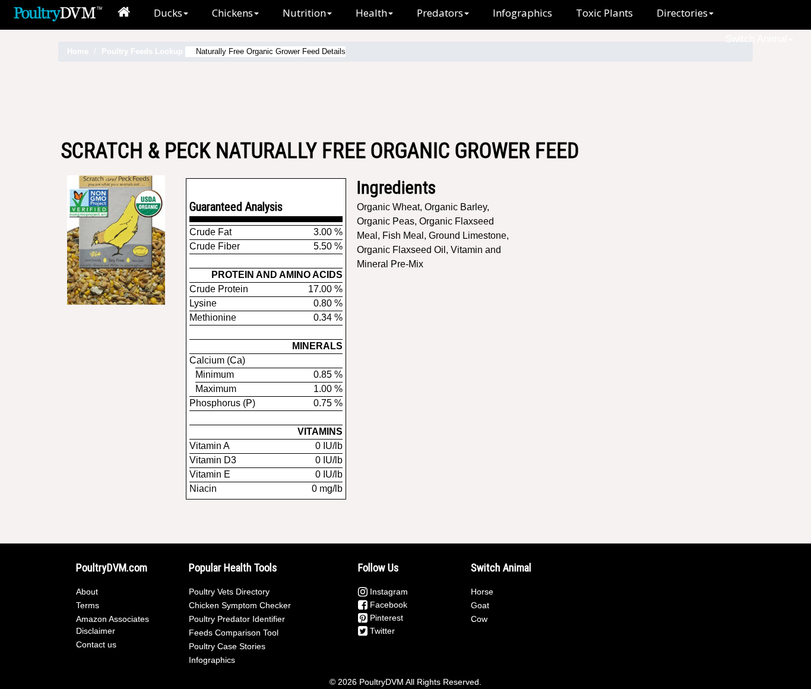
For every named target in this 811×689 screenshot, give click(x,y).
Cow (479, 619)
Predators (440, 13)
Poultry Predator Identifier (237, 619)
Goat (480, 605)
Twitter (381, 631)
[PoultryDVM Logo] (58, 12)
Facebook (387, 604)
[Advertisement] (405, 100)
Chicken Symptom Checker (240, 605)
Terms (87, 605)
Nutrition (304, 13)
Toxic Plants (604, 13)
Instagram (388, 591)
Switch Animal (756, 39)
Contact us (96, 644)
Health (371, 13)
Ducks (168, 13)
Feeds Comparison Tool (233, 632)
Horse (482, 591)
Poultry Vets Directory (229, 591)
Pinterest (385, 617)
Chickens (232, 13)
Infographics (522, 13)
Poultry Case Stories (227, 646)
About (87, 591)
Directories (682, 13)
